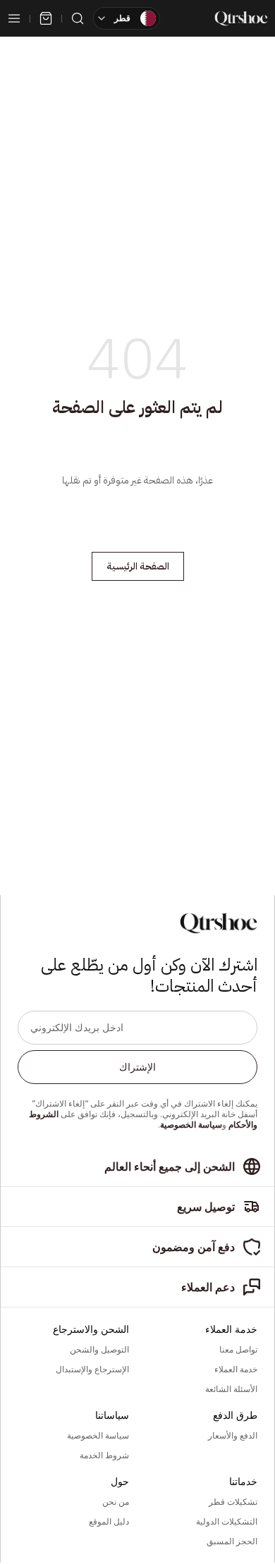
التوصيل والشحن (99, 1350)
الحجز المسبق (232, 1541)
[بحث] (78, 18)
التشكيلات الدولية (226, 1521)
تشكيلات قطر (233, 1502)
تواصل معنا (238, 1350)
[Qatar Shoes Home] (241, 18)
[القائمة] (14, 18)
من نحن (115, 1502)
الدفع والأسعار (232, 1435)
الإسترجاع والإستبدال (92, 1369)
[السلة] (46, 18)
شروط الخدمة (104, 1455)
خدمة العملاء (235, 1369)
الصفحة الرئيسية (137, 566)
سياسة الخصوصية (191, 1124)
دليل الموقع (109, 1521)
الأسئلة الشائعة (231, 1389)
